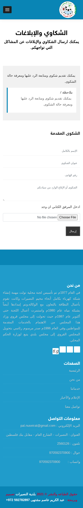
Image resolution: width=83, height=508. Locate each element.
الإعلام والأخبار (70, 397)
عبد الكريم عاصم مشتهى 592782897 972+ (35, 500)
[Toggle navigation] (7, 9)
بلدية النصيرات (26, 494)
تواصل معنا (72, 406)
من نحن (74, 379)
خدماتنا (75, 388)
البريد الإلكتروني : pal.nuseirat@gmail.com (50, 425)
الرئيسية (74, 370)
